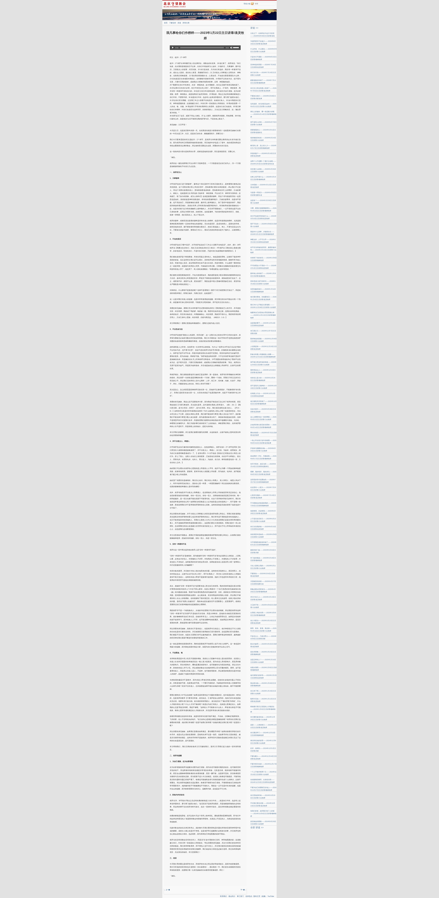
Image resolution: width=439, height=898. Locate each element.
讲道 (179, 23)
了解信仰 (172, 23)
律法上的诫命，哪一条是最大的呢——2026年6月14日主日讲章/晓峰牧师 (263, 114)
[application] (205, 47)
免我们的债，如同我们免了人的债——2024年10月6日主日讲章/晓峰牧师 (263, 813)
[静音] (231, 48)
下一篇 (243, 890)
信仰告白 (248, 896)
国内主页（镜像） (260, 896)
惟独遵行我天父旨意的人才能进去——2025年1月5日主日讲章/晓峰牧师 (263, 709)
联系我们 (223, 896)
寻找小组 (247, 4)
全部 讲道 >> (257, 827)
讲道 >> (254, 28)
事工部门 (240, 896)
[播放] (173, 48)
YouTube (271, 896)
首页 (165, 23)
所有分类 (186, 23)
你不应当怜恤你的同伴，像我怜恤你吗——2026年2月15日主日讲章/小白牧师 (263, 250)
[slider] (236, 47)
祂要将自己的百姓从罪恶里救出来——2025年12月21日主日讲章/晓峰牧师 (263, 315)
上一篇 (167, 890)
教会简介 (232, 896)
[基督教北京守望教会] (174, 7)
